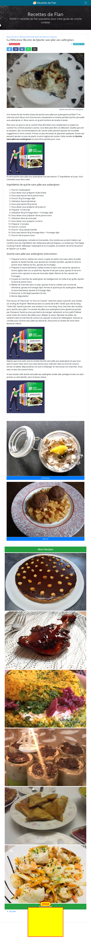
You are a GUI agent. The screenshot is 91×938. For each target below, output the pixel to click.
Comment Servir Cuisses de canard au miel (45, 640)
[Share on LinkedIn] (22, 49)
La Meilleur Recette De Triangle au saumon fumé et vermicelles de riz (45, 815)
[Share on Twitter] (9, 49)
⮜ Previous (45, 478)
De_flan (14, 37)
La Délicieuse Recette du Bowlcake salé (45, 698)
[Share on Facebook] (16, 49)
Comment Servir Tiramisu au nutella (45, 756)
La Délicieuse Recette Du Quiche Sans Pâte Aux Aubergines (37, 37)
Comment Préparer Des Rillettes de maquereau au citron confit (45, 448)
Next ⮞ (45, 539)
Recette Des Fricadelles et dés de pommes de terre (45, 509)
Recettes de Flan (46, 2)
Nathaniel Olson (14, 44)
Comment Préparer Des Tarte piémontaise (45, 581)
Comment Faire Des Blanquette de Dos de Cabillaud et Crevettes (45, 873)
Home (9, 37)
